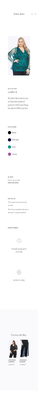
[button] (35, 14)
